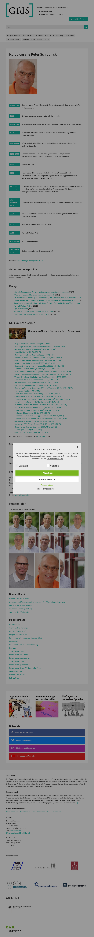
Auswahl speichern (47, 480)
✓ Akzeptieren (47, 473)
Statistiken (54, 466)
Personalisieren (47, 485)
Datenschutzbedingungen (47, 489)
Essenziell (23, 466)
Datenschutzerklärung (55, 459)
